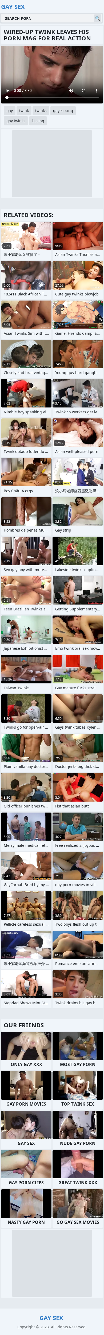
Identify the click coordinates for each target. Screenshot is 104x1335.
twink (24, 110)
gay (9, 110)
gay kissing (63, 110)
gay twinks (15, 120)
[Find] (97, 18)
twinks (41, 110)
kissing (38, 120)
